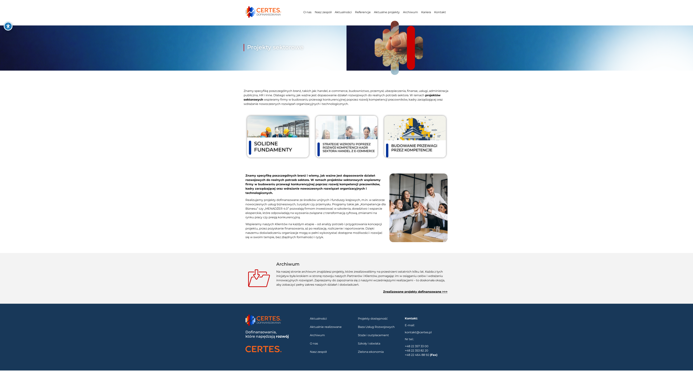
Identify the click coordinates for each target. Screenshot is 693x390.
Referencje (363, 12)
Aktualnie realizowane (326, 327)
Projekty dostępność (373, 318)
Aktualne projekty (387, 12)
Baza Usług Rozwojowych (376, 327)
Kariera (426, 12)
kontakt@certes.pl (418, 332)
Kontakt (440, 12)
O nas (307, 12)
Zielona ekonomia (371, 352)
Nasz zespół (323, 12)
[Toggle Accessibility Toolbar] (8, 26)
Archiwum (410, 12)
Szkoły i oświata (369, 343)
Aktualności (343, 12)
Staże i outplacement (373, 335)
